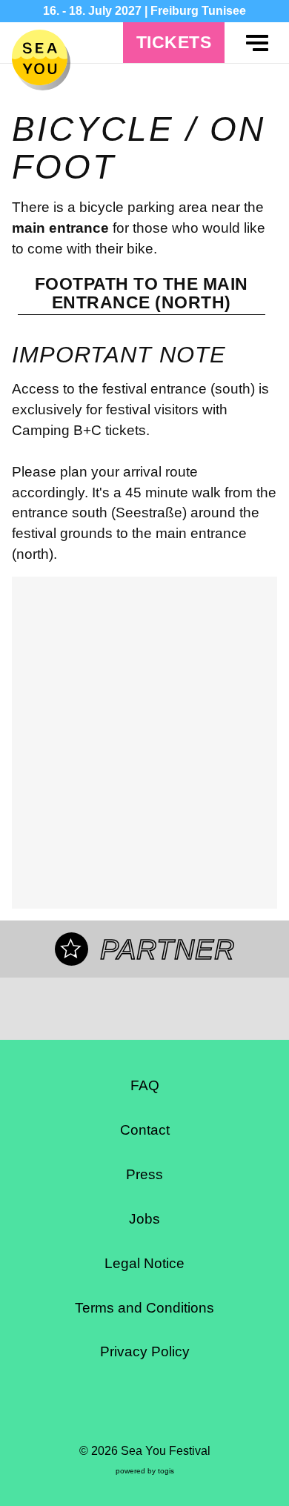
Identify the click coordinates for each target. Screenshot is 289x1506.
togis (166, 1471)
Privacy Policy (145, 1351)
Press (144, 1174)
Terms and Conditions (144, 1308)
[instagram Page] (132, 1409)
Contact (145, 1130)
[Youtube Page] (180, 1409)
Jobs (144, 1219)
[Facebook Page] (109, 1409)
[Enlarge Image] (145, 743)
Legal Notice (144, 1263)
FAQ (144, 1085)
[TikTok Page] (156, 1409)
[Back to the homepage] (39, 57)
